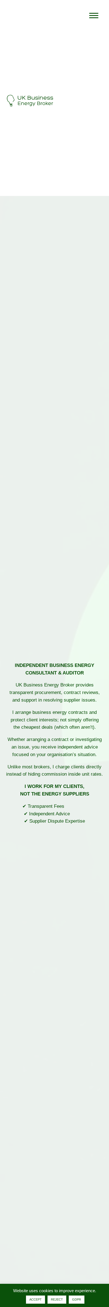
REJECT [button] (57, 1299)
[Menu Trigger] (94, 15)
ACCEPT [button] (35, 1299)
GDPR (76, 1299)
